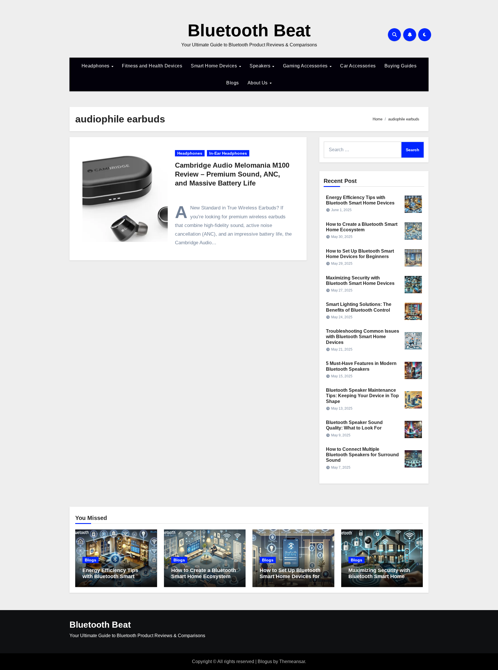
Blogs (232, 82)
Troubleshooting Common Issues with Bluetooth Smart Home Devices (362, 337)
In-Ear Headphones (228, 153)
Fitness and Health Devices (152, 65)
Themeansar (292, 661)
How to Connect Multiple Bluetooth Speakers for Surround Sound (362, 455)
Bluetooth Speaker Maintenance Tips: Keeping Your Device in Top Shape (362, 396)
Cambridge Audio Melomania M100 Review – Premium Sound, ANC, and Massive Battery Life (232, 174)
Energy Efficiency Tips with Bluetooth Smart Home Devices (110, 576)
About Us (258, 82)
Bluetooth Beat (249, 30)
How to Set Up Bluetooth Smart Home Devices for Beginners (290, 576)
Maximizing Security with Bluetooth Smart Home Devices (379, 576)
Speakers (261, 65)
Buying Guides (400, 65)
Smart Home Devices (214, 65)
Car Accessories (358, 65)
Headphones (96, 65)
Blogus (265, 661)
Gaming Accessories (306, 65)
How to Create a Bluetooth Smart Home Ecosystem (203, 573)
